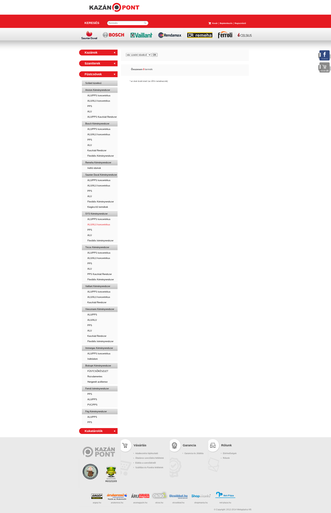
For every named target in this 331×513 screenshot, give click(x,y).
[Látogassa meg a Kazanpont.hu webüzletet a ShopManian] (201, 497)
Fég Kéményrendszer (96, 411)
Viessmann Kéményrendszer (99, 309)
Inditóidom (92, 359)
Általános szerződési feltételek (149, 458)
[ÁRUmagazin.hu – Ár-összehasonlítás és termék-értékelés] (140, 497)
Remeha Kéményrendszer (98, 162)
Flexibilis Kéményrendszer (100, 156)
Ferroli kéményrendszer (97, 388)
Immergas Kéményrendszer (99, 348)
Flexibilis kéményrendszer (100, 240)
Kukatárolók (94, 431)
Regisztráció (240, 23)
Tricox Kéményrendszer (97, 247)
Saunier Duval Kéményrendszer (101, 174)
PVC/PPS (92, 404)
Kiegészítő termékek (97, 207)
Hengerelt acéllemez (97, 382)
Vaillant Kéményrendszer (97, 286)
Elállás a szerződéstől (145, 463)
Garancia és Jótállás (194, 453)
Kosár (215, 23)
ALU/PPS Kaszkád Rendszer (102, 117)
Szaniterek (92, 63)
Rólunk (226, 458)
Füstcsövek (93, 74)
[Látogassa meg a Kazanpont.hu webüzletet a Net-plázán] (225, 497)
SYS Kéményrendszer (96, 213)
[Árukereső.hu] (117, 496)
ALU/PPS (92, 314)
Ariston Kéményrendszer (97, 90)
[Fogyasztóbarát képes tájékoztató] (90, 484)
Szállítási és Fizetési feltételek (149, 467)
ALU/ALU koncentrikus (98, 101)
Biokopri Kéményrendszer (98, 365)
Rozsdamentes (94, 376)
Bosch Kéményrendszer (97, 123)
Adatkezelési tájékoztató (146, 453)
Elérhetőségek (230, 453)
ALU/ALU (92, 320)
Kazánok (91, 52)
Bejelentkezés (226, 23)
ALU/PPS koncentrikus (99, 95)
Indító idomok (94, 168)
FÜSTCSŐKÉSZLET (97, 371)
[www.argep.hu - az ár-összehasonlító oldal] (96, 498)
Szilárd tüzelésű (93, 83)
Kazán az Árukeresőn (117, 499)
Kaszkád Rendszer (96, 150)
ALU (89, 111)
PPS (89, 106)
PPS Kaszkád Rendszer (99, 274)
